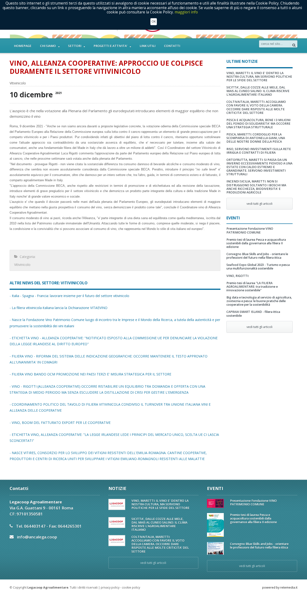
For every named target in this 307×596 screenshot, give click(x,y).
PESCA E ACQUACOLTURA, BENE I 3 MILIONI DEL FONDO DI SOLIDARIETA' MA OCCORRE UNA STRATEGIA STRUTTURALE (258, 123)
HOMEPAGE (22, 46)
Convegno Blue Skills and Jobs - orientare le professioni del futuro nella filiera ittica (257, 256)
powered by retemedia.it (279, 587)
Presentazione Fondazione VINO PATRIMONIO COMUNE (249, 230)
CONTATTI (172, 46)
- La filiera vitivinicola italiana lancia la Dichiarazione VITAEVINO (58, 307)
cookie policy (131, 587)
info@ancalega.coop (37, 537)
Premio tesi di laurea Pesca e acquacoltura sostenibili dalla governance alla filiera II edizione (256, 243)
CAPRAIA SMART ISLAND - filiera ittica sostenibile (253, 313)
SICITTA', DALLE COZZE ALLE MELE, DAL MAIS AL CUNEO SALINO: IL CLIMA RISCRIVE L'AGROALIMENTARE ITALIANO (257, 91)
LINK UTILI (147, 46)
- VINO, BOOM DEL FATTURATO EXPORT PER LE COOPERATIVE (60, 422)
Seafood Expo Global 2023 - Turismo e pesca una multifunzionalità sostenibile (258, 266)
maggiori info (186, 12)
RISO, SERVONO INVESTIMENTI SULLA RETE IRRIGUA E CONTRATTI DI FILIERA (258, 151)
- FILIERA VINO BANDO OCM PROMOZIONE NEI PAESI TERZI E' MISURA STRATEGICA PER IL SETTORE (90, 374)
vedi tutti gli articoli (259, 204)
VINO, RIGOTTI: (237, 276)
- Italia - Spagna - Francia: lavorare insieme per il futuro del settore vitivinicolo (69, 295)
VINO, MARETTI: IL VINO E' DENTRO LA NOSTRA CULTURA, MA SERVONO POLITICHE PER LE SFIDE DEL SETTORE (259, 76)
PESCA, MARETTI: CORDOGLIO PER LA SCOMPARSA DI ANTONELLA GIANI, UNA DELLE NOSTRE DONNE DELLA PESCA (255, 138)
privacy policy (110, 587)
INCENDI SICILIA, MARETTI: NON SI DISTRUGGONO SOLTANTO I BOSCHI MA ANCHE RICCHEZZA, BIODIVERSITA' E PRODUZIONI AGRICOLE (256, 186)
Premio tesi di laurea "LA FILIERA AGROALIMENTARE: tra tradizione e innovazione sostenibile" (252, 286)
